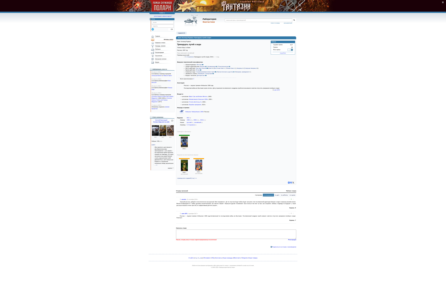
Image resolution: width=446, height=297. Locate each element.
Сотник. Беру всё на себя (161, 122)
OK (171, 29)
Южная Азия (230, 68)
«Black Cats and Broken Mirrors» (198, 96)
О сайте (191, 258)
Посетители (158, 55)
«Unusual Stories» (157, 75)
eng (196, 258)
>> (156, 165)
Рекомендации (159, 52)
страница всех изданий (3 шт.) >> (187, 178)
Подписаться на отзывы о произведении (284, 247)
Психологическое (223, 66)
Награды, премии (160, 46)
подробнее (283, 53)
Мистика (199, 64)
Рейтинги (158, 49)
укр (201, 258)
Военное (202, 66)
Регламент (207, 258)
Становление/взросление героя (205, 72)
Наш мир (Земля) (201, 68)
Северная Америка (250, 68)
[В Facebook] (291, 183)
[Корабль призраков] (184, 147)
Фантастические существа (225, 72)
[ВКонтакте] (289, 183)
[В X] (293, 183)
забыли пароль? (167, 16)
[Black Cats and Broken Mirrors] (184, 170)
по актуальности (268, 195)
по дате (277, 195)
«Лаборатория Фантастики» (227, 267)
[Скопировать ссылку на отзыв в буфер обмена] (180, 199)
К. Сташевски (189, 57)
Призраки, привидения (242, 72)
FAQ (213, 258)
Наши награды (227, 258)
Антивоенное (211, 66)
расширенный (288, 23)
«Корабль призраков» (195, 104)
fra (198, 258)
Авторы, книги (168, 39)
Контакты (218, 258)
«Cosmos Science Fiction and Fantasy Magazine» (162, 99)
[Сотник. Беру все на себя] (155, 135)
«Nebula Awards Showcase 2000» (198, 99)
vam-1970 (277, 90)
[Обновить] (172, 121)
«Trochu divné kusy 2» (195, 102)
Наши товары (252, 258)
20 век (198, 70)
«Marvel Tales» (167, 75)
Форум (157, 62)
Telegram (244, 258)
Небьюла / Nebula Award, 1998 (194, 111)
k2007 (153, 145)
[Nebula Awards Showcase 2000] (198, 170)
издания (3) (181, 33)
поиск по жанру (275, 23)
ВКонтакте (236, 258)
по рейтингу (284, 195)
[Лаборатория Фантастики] (191, 20)
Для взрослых (201, 75)
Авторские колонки (160, 59)
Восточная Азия (218, 68)
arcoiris (184, 199)
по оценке (292, 195)
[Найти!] (294, 20)
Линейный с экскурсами (205, 73)
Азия (210, 68)
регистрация (157, 16)
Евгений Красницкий (161, 120)
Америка (239, 68)
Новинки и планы (160, 42)
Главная (157, 36)
